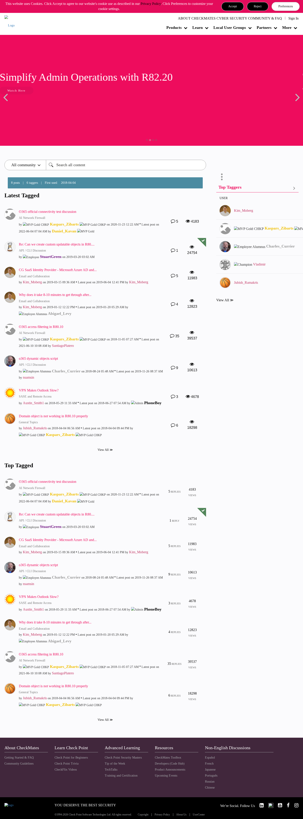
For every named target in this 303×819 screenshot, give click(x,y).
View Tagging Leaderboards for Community (257, 188)
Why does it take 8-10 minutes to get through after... (55, 295)
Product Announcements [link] (170, 769)
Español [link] (210, 757)
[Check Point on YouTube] (278, 805)
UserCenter (199, 814)
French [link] (209, 763)
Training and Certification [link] (121, 775)
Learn (197, 27)
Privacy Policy (151, 4)
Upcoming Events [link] (166, 775)
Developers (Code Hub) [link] (170, 763)
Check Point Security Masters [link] (123, 757)
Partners (264, 27)
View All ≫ (105, 449)
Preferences (285, 6)
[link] (260, 805)
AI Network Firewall (32, 218)
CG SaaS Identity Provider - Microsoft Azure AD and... (58, 270)
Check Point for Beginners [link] (71, 757)
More (286, 27)
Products (174, 27)
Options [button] (221, 176)
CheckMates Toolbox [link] (168, 757)
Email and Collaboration (34, 276)
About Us (181, 814)
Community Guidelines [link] (18, 763)
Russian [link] (209, 781)
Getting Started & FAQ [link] (19, 757)
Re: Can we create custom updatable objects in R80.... (56, 244)
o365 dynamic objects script (38, 358)
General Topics (28, 422)
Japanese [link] (210, 769)
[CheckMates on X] (269, 805)
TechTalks (111, 769)
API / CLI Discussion (32, 250)
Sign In (293, 18)
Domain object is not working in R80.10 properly (53, 416)
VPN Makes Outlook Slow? (39, 390)
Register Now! (35, 104)
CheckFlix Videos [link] (66, 769)
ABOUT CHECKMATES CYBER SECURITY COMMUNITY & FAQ (230, 18)
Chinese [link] (210, 787)
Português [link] (211, 775)
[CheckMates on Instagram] (295, 805)
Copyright (143, 814)
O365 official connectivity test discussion (47, 212)
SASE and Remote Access (35, 396)
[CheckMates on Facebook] (286, 805)
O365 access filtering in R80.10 (41, 327)
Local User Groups (229, 27)
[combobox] (126, 165)
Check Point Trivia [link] (67, 763)
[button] (232, 6)
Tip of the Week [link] (115, 763)
